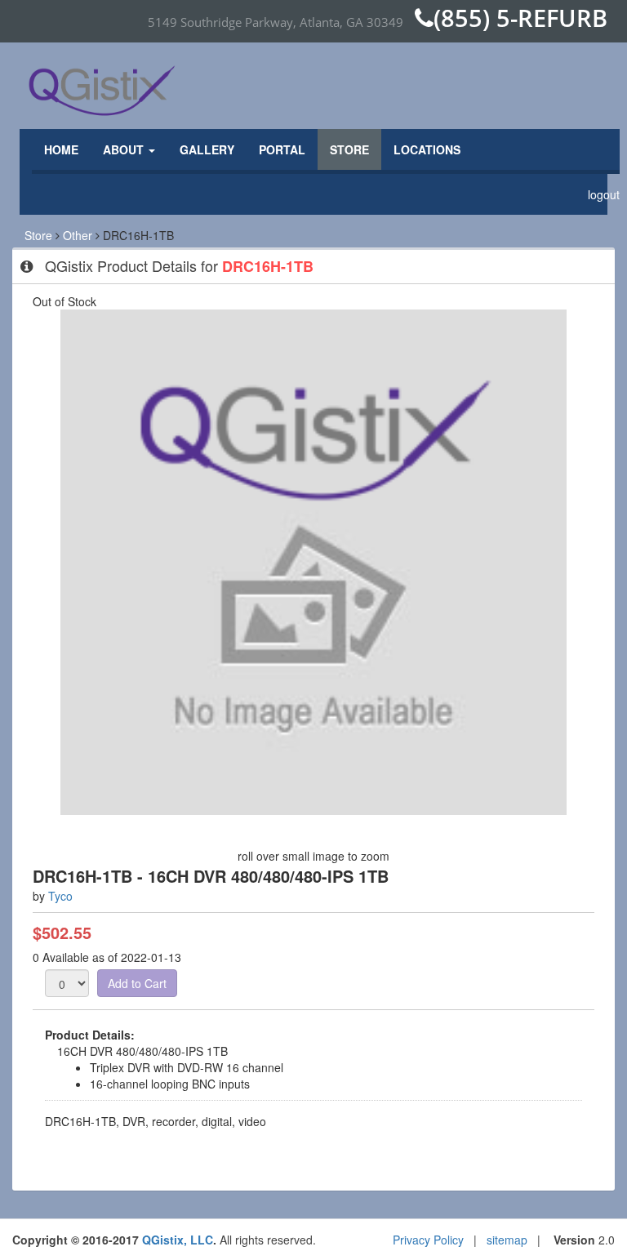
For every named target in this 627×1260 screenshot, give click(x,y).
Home (61, 149)
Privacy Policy (428, 1239)
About (125, 149)
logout (604, 194)
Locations (427, 149)
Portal (282, 149)
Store (349, 149)
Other (77, 235)
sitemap (507, 1239)
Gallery (207, 149)
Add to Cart (137, 983)
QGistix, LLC (177, 1239)
